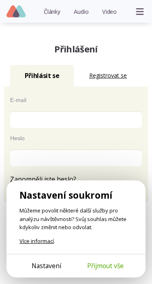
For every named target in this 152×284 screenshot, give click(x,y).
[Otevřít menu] (140, 11)
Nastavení (46, 265)
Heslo (17, 138)
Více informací (36, 241)
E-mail (18, 100)
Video (109, 11)
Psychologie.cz (16, 12)
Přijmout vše (105, 265)
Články (52, 11)
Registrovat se (108, 75)
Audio (81, 11)
